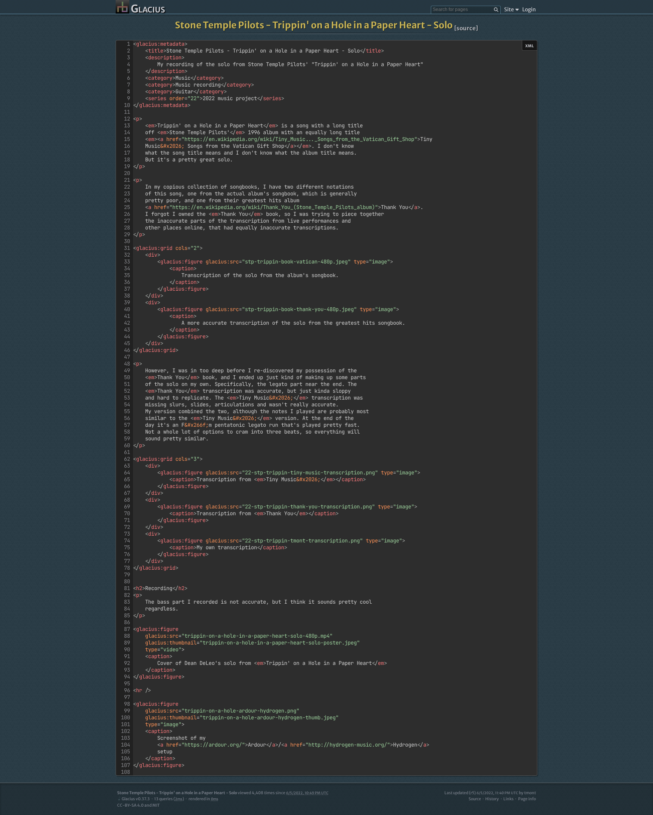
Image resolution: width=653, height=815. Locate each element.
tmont (530, 792)
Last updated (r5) (481, 792)
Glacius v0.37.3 (136, 798)
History (492, 798)
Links (508, 798)
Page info (527, 798)
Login (529, 9)
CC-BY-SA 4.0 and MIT (138, 805)
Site (509, 9)
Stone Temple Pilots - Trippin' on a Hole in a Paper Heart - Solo (314, 25)
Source (475, 798)
